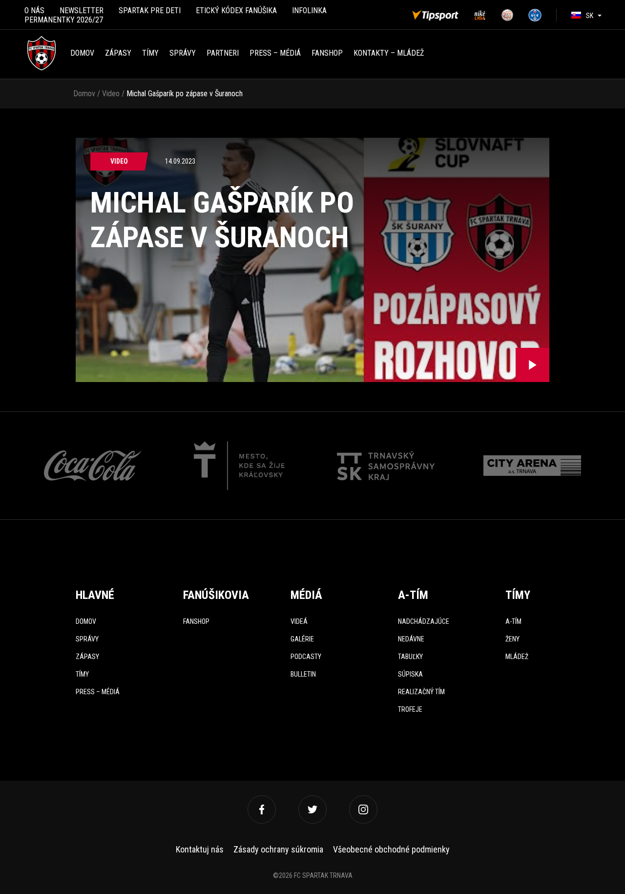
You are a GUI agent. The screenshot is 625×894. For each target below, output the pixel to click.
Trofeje (410, 709)
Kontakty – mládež (389, 53)
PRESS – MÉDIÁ (275, 53)
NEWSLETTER (82, 10)
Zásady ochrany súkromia (278, 849)
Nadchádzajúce (423, 621)
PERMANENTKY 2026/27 (63, 19)
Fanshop (196, 621)
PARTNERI (223, 53)
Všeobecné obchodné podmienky (391, 849)
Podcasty (306, 656)
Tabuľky (410, 656)
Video (111, 93)
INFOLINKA (309, 10)
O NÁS (34, 10)
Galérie (302, 639)
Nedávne (411, 639)
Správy (182, 53)
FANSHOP (327, 53)
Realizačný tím (421, 692)
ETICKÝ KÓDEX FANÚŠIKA (236, 10)
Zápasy (118, 53)
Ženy (512, 639)
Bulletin (303, 674)
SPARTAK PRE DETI (150, 10)
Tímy (150, 53)
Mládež (516, 656)
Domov (82, 53)
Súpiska (410, 674)
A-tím (513, 621)
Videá (299, 621)
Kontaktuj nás (200, 849)
